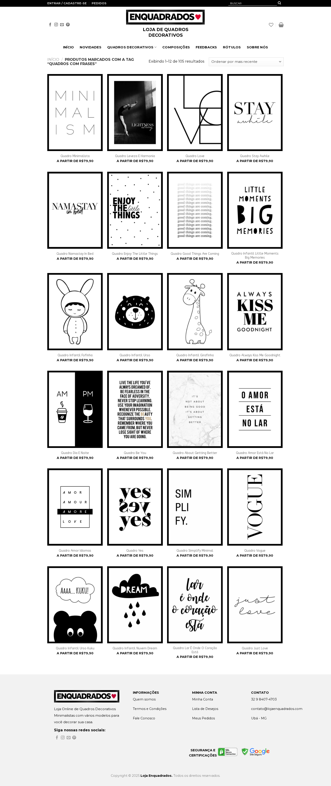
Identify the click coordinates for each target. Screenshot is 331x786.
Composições (176, 47)
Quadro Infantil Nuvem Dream (135, 648)
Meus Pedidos (203, 718)
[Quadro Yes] (135, 506)
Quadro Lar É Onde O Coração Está (195, 650)
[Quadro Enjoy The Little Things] (135, 210)
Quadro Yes (134, 551)
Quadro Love (195, 156)
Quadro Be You (135, 453)
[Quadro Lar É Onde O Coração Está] (195, 604)
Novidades (90, 47)
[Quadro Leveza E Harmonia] (135, 112)
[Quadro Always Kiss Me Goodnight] (255, 311)
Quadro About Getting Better (195, 453)
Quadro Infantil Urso (135, 355)
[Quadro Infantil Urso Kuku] (75, 604)
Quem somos (144, 699)
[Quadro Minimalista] (75, 112)
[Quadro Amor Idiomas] (75, 506)
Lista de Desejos (205, 709)
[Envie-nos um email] (62, 25)
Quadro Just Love (255, 648)
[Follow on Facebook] (50, 25)
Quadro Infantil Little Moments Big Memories (255, 256)
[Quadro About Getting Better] (195, 409)
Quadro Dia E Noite (75, 453)
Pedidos (99, 3)
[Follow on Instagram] (56, 25)
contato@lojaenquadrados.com (276, 709)
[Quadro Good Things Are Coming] (195, 210)
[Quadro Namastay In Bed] (75, 210)
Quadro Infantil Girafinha (195, 355)
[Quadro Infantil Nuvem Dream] (135, 604)
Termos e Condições (149, 709)
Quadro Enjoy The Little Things (135, 254)
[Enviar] (279, 3)
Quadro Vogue (254, 551)
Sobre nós (257, 47)
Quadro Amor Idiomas (75, 551)
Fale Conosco (144, 718)
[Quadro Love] (195, 112)
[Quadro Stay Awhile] (255, 112)
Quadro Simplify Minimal (195, 551)
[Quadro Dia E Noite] (75, 409)
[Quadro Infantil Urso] (135, 311)
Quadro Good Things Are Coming (195, 254)
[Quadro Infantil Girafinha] (195, 311)
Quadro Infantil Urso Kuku (75, 648)
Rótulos (232, 47)
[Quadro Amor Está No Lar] (255, 409)
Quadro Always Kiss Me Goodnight (254, 355)
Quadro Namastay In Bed (75, 254)
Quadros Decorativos (130, 47)
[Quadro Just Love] (255, 604)
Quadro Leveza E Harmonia (135, 156)
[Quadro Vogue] (255, 506)
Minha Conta (202, 699)
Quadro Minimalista (75, 156)
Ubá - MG (259, 718)
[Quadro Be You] (135, 409)
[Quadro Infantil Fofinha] (75, 311)
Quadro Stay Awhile (255, 156)
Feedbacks (206, 47)
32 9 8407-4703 (264, 699)
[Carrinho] (281, 25)
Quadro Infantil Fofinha (75, 355)
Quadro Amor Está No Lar (255, 453)
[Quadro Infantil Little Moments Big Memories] (255, 210)
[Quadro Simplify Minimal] (195, 506)
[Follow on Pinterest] (68, 25)
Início (68, 47)
